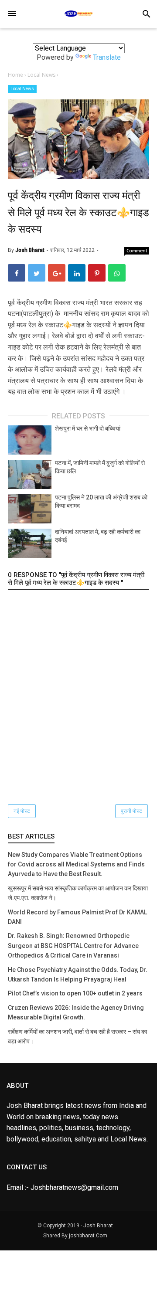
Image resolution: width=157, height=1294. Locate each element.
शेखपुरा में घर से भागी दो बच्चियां (87, 428)
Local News (22, 88)
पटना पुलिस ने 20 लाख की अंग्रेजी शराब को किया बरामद (101, 501)
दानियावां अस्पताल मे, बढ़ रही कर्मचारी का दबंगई (97, 536)
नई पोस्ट (22, 811)
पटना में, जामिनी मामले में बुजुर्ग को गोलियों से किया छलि (100, 467)
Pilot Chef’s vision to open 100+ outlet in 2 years (75, 993)
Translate (107, 57)
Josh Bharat (98, 1226)
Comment (136, 251)
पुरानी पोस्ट (131, 811)
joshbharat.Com (88, 1236)
